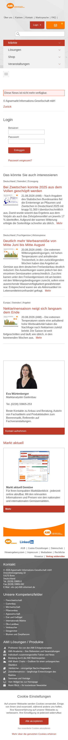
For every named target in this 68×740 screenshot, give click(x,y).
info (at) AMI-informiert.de (23, 587)
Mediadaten (46, 552)
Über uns (8, 17)
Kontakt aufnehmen (15, 431)
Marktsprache (42, 17)
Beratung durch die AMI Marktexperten (26, 658)
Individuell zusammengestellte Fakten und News (31, 655)
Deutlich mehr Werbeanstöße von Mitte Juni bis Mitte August (29, 243)
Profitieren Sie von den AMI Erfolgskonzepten (30, 648)
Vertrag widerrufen (55, 556)
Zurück (7, 106)
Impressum (32, 552)
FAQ (53, 17)
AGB (23, 548)
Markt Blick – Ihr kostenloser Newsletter (27, 685)
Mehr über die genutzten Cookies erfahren (34, 734)
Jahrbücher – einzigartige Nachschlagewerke (29, 668)
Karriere (19, 17)
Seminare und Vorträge (19, 678)
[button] (34, 43)
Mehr (58, 223)
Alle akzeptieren (34, 721)
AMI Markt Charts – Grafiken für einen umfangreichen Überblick (33, 663)
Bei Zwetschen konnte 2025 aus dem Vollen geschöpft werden (32, 189)
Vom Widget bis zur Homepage (23, 682)
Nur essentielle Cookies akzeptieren (34, 728)
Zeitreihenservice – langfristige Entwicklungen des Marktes (32, 673)
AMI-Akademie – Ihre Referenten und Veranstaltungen (34, 651)
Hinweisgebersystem (14, 552)
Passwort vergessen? (20, 160)
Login (36, 25)
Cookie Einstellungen (38, 548)
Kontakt (29, 17)
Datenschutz (57, 548)
